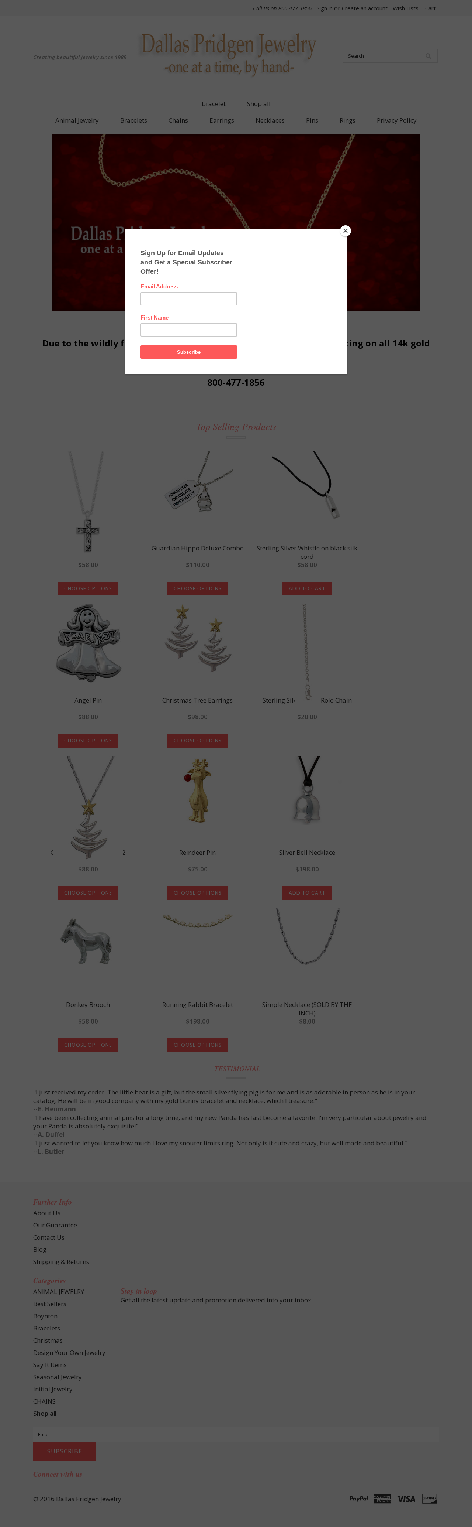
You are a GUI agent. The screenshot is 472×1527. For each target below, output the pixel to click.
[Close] (345, 230)
